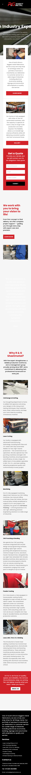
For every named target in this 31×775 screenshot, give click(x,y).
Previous (14, 332)
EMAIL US (15, 689)
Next (17, 332)
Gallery (17, 143)
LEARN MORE (17, 93)
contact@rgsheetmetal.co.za (13, 772)
